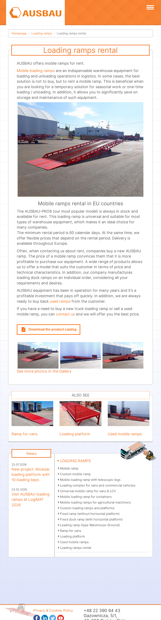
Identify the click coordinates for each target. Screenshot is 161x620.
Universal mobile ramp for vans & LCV (88, 491)
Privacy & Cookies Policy (53, 610)
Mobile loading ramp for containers (86, 497)
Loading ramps (41, 33)
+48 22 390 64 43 (102, 610)
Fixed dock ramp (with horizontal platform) (91, 519)
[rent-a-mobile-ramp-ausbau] (80, 355)
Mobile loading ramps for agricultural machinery (95, 502)
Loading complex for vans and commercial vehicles (97, 485)
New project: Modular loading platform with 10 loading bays (31, 474)
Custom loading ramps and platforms (87, 508)
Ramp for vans (70, 531)
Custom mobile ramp (75, 474)
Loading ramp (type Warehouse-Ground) (90, 525)
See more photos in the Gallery (44, 371)
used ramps (60, 301)
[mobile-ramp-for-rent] (38, 355)
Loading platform (72, 536)
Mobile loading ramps (36, 70)
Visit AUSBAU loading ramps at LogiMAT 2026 (30, 499)
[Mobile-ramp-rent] (123, 355)
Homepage (19, 33)
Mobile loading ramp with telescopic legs (90, 480)
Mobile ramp (69, 468)
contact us (65, 314)
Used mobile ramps (74, 542)
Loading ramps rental (75, 548)
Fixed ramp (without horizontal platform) (89, 514)
